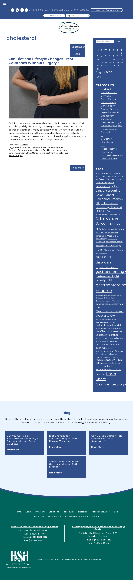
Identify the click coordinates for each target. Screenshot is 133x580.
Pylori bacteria (109, 158)
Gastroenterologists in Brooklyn (106, 298)
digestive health (107, 267)
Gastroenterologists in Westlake (107, 301)
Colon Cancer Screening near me (109, 223)
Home (18, 512)
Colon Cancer (108, 99)
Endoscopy (107, 115)
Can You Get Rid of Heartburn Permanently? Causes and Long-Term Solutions (22, 440)
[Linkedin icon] (26, 10)
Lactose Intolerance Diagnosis (106, 338)
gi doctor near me (112, 331)
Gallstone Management (54, 147)
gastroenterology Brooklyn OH (106, 319)
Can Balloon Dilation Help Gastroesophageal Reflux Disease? (64, 464)
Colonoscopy (108, 102)
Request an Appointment (106, 10)
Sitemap (96, 516)
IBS (103, 145)
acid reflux (100, 173)
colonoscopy (101, 239)
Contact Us (38, 516)
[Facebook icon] (12, 10)
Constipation (108, 105)
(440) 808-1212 (36, 10)
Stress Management (35, 153)
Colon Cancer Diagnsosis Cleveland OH (108, 183)
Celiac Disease (109, 92)
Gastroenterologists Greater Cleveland (108, 295)
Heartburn (107, 142)
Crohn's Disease (110, 109)
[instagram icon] (22, 10)
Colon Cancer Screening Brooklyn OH (109, 199)
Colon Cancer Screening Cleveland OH (109, 207)
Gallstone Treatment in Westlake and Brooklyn (30, 150)
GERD (98, 331)
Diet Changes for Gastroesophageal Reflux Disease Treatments (64, 438)
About (28, 512)
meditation (57, 150)
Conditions (53, 512)
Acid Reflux (107, 89)
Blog (67, 413)
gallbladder (37, 147)
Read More (78, 167)
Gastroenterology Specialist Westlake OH (109, 328)
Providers (40, 512)
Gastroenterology (111, 122)
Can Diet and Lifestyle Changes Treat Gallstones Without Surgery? (41, 61)
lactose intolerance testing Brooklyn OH (110, 351)
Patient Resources (100, 512)
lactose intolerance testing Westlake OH (109, 360)
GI (102, 135)
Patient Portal (54, 15)
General (105, 132)
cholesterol (27, 147)
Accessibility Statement (76, 516)
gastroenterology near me (105, 322)
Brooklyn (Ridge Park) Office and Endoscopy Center (98, 527)
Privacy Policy (54, 516)
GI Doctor (106, 139)
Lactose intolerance (112, 155)
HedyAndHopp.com (24, 567)
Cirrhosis (106, 96)
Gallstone (24, 145)
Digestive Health (110, 112)
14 (114, 59)
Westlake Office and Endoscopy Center (34, 526)
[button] (4, 3)
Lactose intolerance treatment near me (108, 370)
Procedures (68, 512)
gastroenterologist (112, 272)
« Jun (98, 77)
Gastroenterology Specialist (108, 325)
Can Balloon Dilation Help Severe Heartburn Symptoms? (106, 438)
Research (83, 512)
